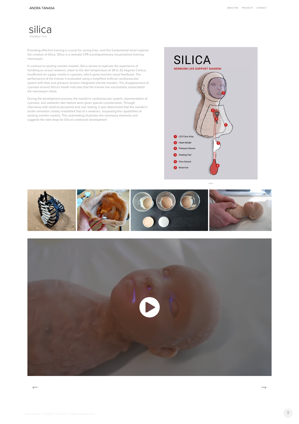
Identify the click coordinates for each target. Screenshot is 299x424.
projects (247, 7)
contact (261, 7)
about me (232, 7)
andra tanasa (42, 7)
